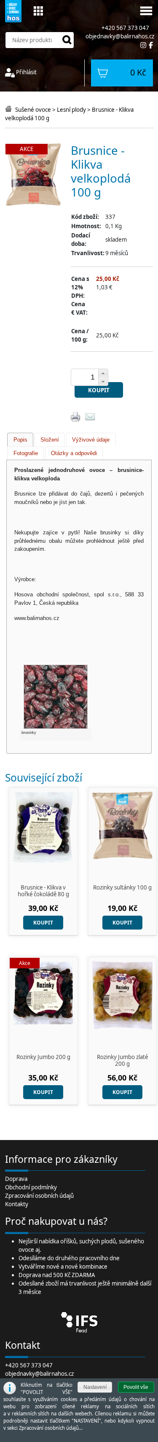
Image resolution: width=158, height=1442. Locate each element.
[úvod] (9, 109)
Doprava (16, 1179)
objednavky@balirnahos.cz (120, 36)
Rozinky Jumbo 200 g (43, 1057)
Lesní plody (71, 109)
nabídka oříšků (57, 1241)
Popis (20, 440)
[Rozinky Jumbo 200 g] (43, 992)
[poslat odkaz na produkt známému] (90, 416)
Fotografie (25, 453)
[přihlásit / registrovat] (10, 72)
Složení (49, 440)
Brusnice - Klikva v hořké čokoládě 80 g (43, 890)
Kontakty (16, 1204)
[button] (103, 373)
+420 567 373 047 (29, 1365)
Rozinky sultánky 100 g (122, 887)
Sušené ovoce (33, 109)
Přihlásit (26, 72)
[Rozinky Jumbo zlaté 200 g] (122, 995)
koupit (99, 390)
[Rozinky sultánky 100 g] (122, 824)
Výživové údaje (91, 440)
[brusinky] (55, 696)
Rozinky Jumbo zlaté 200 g (122, 1060)
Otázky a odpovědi (74, 453)
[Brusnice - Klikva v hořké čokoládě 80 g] (43, 826)
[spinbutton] (92, 377)
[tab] (20, 440)
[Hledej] (67, 40)
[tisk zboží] (75, 416)
